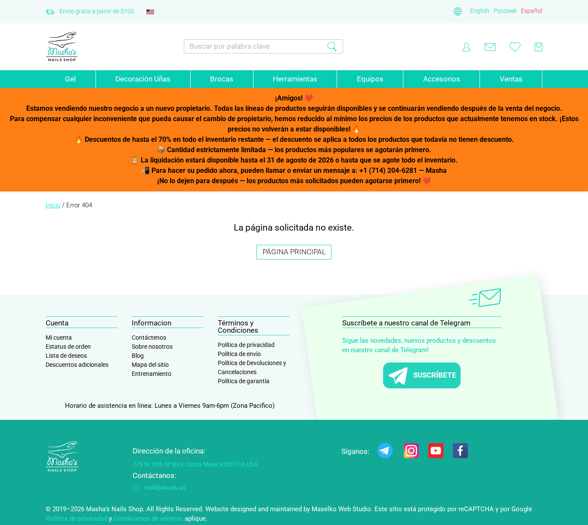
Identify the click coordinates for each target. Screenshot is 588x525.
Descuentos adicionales (77, 364)
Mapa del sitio (150, 364)
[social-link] (385, 452)
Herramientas (295, 79)
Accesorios (441, 79)
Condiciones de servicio (148, 518)
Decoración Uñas (142, 79)
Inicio (53, 205)
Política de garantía (243, 381)
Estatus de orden (68, 346)
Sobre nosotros (152, 346)
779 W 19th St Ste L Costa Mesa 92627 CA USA (195, 464)
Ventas (511, 79)
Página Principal (294, 251)
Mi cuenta (59, 337)
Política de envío (239, 353)
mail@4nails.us (165, 487)
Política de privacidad (246, 344)
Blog (138, 355)
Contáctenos (149, 337)
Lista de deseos (66, 355)
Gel (70, 79)
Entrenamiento (151, 373)
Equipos (370, 79)
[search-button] (332, 46)
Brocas (221, 79)
